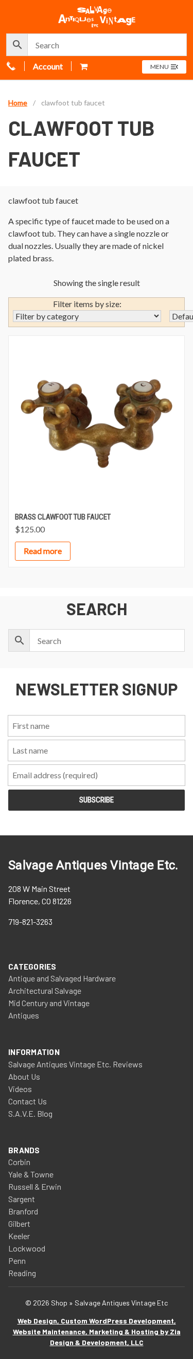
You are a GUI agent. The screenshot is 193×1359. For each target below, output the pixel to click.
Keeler (19, 1236)
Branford (23, 1211)
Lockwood (26, 1248)
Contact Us (27, 1101)
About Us (24, 1076)
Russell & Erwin (34, 1186)
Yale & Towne (31, 1174)
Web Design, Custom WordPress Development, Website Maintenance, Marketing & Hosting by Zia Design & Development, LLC (97, 1331)
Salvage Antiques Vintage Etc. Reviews (75, 1064)
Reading (22, 1273)
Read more (43, 551)
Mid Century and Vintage (49, 1003)
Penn (17, 1260)
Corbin (19, 1162)
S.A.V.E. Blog (30, 1113)
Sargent (21, 1199)
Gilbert (19, 1223)
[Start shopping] (85, 66)
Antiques (23, 1015)
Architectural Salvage (44, 990)
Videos (20, 1089)
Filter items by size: (87, 304)
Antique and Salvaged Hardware (62, 978)
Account (48, 66)
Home (17, 102)
